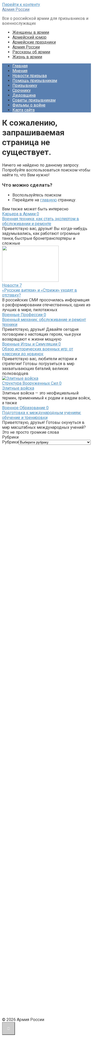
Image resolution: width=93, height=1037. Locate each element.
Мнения (19, 70)
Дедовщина (24, 95)
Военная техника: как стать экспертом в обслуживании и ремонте (40, 221)
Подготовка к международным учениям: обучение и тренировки (41, 415)
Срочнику (21, 90)
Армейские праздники (34, 42)
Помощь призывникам (34, 80)
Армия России (15, 9)
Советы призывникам (34, 100)
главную (48, 199)
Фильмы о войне (28, 105)
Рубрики (10, 442)
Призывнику (24, 85)
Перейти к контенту (21, 4)
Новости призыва (29, 75)
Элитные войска (18, 388)
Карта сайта (23, 110)
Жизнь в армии (27, 56)
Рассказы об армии (31, 52)
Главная (20, 65)
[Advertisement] (46, 653)
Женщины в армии (30, 32)
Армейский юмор (29, 37)
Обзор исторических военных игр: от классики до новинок (37, 351)
